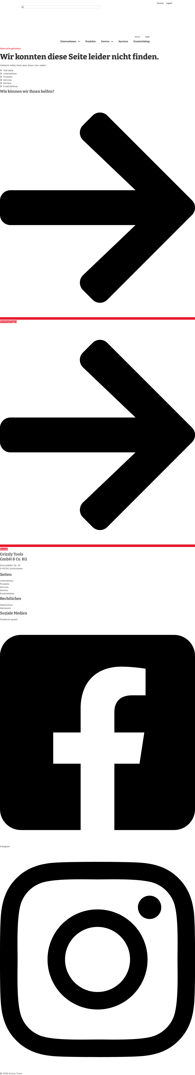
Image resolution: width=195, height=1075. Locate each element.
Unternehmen (68, 41)
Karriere (123, 41)
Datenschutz (6, 605)
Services (4, 587)
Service (105, 41)
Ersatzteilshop (141, 41)
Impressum (5, 608)
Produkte (90, 41)
